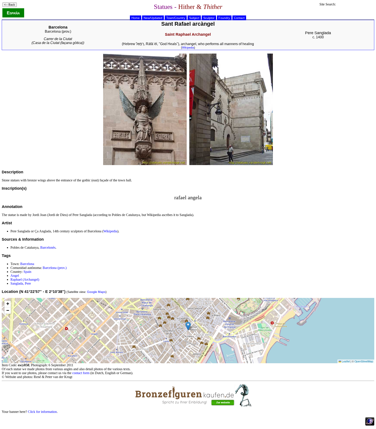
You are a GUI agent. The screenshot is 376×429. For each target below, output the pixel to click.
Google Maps (96, 292)
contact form (80, 373)
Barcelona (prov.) (58, 31)
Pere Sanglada (318, 33)
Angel (14, 275)
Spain (27, 272)
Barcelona (27, 264)
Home (135, 18)
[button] (188, 326)
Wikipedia (188, 47)
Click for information (42, 412)
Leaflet (345, 361)
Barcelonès (47, 247)
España (13, 12)
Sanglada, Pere (20, 283)
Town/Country (175, 18)
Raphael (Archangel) (24, 279)
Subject (194, 18)
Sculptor (209, 18)
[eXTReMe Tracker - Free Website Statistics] (369, 424)
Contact (239, 18)
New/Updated (153, 18)
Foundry (224, 18)
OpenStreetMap (363, 361)
